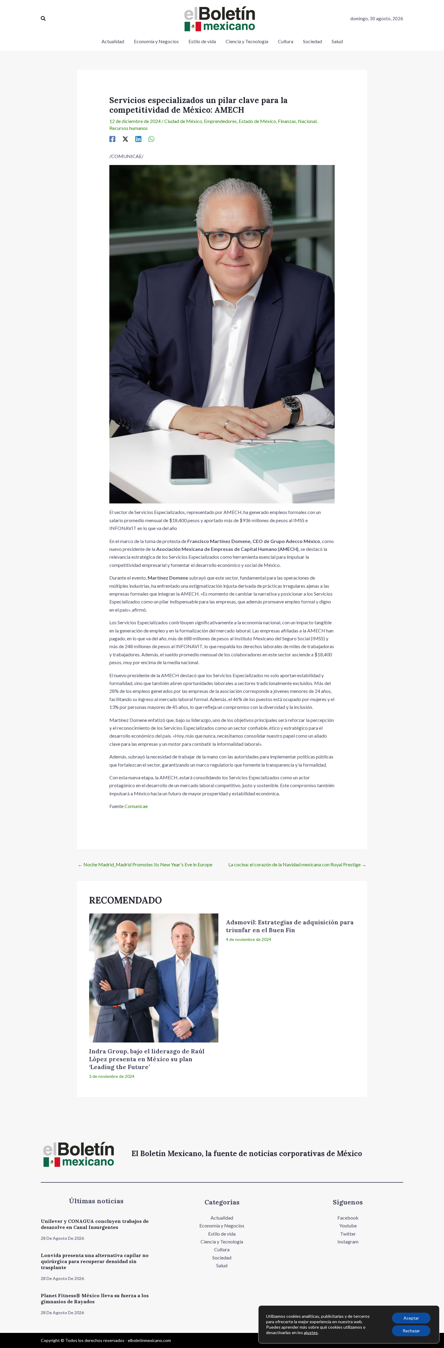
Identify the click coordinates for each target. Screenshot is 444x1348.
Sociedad (221, 1257)
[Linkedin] (138, 138)
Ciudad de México (183, 121)
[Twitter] (125, 138)
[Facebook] (112, 138)
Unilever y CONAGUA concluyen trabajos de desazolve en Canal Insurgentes (95, 1224)
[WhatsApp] (151, 138)
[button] (43, 18)
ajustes (311, 1332)
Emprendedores (220, 121)
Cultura (222, 1249)
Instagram (348, 1241)
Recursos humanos (128, 128)
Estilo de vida (222, 1233)
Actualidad (222, 1217)
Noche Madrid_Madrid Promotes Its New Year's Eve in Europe (145, 864)
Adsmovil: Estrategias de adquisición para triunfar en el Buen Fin (290, 926)
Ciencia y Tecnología (222, 1241)
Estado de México (257, 121)
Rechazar (411, 1330)
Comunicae (136, 806)
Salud (221, 1265)
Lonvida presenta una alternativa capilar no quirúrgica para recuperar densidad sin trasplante (95, 1261)
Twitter (348, 1233)
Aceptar (411, 1318)
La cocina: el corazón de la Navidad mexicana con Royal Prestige (297, 864)
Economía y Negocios (221, 1225)
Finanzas (287, 121)
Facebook (348, 1217)
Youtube (348, 1225)
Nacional (307, 121)
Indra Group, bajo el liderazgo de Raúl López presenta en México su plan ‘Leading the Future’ (146, 1059)
